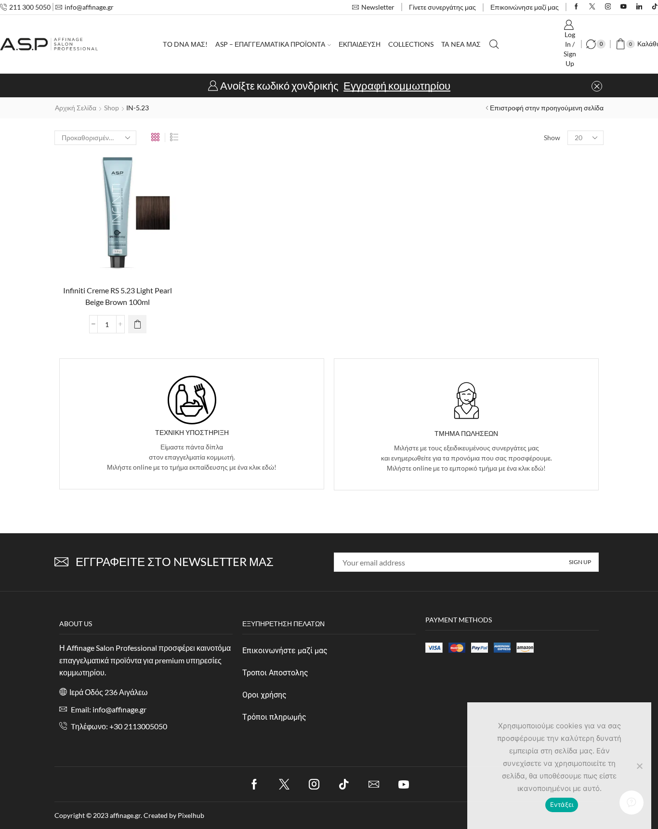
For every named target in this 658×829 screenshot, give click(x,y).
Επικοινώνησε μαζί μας (524, 7)
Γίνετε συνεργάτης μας (442, 7)
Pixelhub (191, 815)
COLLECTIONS (411, 44)
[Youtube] (623, 7)
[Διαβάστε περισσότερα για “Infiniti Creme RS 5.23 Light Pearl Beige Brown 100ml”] (137, 324)
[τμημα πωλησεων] (466, 400)
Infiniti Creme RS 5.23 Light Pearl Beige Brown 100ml (117, 296)
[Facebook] (576, 7)
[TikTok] (655, 7)
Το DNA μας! (185, 44)
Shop (111, 108)
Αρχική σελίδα (75, 108)
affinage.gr (125, 815)
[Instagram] (608, 7)
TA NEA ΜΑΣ (461, 44)
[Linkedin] (639, 7)
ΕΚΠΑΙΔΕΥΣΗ (360, 44)
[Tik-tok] (344, 784)
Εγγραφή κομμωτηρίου (396, 85)
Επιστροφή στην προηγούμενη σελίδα (547, 108)
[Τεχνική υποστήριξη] (192, 400)
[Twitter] (592, 7)
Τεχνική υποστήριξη (192, 432)
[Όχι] (639, 766)
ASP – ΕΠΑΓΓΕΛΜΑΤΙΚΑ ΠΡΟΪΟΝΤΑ (270, 44)
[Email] (373, 784)
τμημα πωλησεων (466, 433)
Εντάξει (562, 804)
